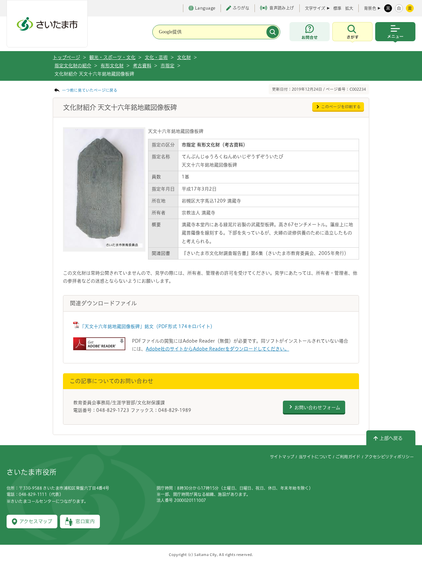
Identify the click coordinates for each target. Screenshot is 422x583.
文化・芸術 (156, 57)
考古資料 (142, 65)
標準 (337, 8)
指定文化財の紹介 (72, 65)
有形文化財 (112, 65)
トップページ (66, 57)
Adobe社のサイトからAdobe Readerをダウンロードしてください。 (217, 349)
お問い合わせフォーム (317, 407)
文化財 (184, 57)
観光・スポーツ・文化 (112, 57)
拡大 (349, 8)
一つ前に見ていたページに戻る (89, 90)
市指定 (167, 65)
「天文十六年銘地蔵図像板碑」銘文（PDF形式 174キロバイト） (147, 326)
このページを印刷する (341, 106)
